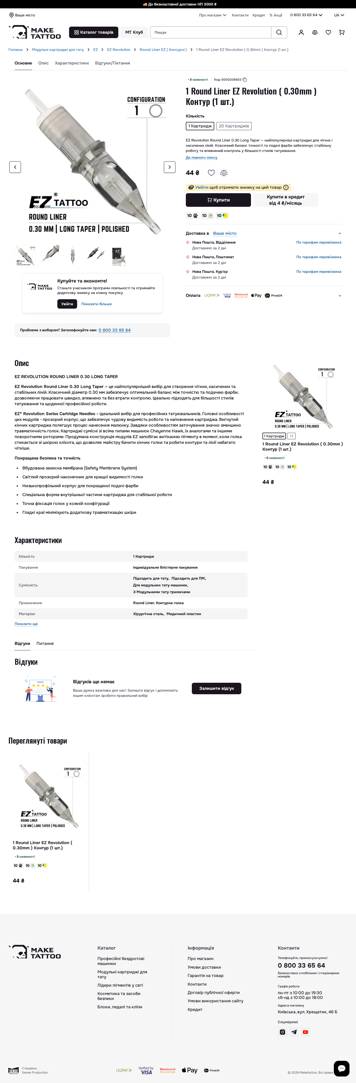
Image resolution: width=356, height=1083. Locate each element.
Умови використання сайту (215, 1001)
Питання (45, 643)
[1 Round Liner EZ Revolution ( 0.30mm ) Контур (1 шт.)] (302, 398)
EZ (95, 49)
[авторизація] (301, 32)
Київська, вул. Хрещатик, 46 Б (307, 1012)
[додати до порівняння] (224, 173)
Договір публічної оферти (214, 992)
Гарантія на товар (206, 975)
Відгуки (22, 643)
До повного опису (201, 157)
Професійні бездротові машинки (120, 961)
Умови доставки (204, 967)
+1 (291, 436)
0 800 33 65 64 (303, 15)
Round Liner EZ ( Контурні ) (163, 49)
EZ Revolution (118, 49)
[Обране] (328, 32)
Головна (15, 49)
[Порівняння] (315, 32)
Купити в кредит (286, 200)
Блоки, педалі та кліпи (119, 1007)
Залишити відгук (216, 688)
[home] (27, 49)
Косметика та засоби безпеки (118, 996)
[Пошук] (279, 32)
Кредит (259, 15)
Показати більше (96, 304)
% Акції (275, 15)
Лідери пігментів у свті (120, 985)
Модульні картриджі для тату (58, 49)
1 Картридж (274, 436)
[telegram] (294, 1032)
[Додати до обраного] (211, 173)
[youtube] (305, 1032)
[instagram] (282, 1032)
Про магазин (200, 958)
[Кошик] (342, 32)
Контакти (240, 15)
